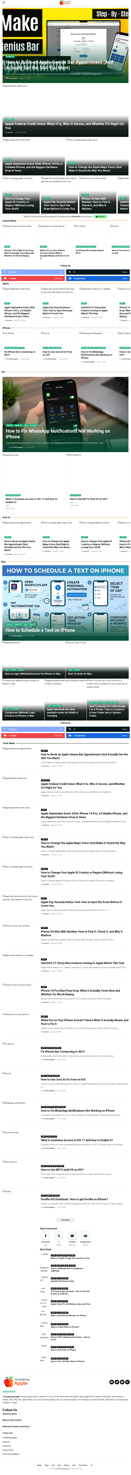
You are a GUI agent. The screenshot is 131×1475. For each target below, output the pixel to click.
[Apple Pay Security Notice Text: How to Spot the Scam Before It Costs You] (58, 295)
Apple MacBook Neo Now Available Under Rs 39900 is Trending (62, 712)
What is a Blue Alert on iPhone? (65, 1327)
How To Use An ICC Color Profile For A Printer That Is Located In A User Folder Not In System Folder (107, 711)
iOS (96, 347)
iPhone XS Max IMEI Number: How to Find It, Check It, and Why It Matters (96, 203)
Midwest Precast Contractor (16, 1426)
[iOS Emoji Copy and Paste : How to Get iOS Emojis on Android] (44, 1291)
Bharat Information (12, 1420)
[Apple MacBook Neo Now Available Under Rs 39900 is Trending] (65, 700)
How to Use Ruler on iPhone (63, 1350)
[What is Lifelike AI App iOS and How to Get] (44, 1257)
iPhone (92, 246)
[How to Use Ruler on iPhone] (44, 1348)
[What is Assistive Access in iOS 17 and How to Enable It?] (33, 474)
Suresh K (14, 78)
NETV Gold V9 (75, 495)
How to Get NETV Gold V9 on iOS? (88, 499)
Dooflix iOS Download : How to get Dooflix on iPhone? (74, 1199)
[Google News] (98, 278)
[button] (5, 3)
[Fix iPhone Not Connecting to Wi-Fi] (90, 236)
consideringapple (12, 359)
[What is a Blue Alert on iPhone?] (44, 1325)
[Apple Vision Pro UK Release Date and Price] (44, 1302)
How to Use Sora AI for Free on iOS (63, 1079)
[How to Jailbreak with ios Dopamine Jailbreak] (44, 1268)
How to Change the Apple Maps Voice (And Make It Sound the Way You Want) (56, 544)
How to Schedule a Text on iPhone (40, 630)
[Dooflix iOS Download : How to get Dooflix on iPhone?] (20, 1201)
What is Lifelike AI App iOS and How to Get (70, 1258)
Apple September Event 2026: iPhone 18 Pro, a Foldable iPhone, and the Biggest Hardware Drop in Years (33, 167)
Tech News (15, 708)
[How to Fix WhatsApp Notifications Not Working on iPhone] (96, 340)
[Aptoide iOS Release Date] (44, 1279)
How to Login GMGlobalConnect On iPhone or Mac (33, 673)
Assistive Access (13, 495)
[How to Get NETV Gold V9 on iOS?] (97, 474)
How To (10, 56)
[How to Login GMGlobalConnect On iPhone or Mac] (33, 660)
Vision (64, 1301)
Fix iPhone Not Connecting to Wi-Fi (63, 1051)
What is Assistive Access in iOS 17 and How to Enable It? (77, 1140)
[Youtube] (33, 278)
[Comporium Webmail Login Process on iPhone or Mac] (23, 700)
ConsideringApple (62, 1468)
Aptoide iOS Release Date (62, 1281)
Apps (120, 246)
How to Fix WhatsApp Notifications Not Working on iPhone (96, 355)
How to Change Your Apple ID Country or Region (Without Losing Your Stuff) (19, 203)
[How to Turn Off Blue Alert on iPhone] (44, 1360)
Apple (8, 159)
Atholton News (10, 1413)
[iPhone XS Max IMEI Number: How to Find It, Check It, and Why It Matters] (20, 935)
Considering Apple (11, 1396)
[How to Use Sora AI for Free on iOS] (58, 340)
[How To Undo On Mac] (97, 660)
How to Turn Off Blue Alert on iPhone (68, 1361)
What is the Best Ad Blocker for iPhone (68, 1315)
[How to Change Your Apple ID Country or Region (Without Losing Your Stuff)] (96, 529)
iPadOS (64, 1255)
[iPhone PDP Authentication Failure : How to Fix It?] (44, 1337)
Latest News (9, 221)
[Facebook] (33, 272)
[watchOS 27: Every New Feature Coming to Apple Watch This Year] (96, 295)
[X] (98, 272)
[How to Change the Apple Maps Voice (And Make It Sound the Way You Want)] (97, 156)
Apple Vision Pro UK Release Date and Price (71, 1304)
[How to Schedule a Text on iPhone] (65, 603)
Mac (3, 562)
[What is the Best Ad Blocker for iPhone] (44, 1314)
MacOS (105, 702)
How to (6, 517)
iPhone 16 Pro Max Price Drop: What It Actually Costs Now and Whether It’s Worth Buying (19, 253)
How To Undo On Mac (80, 673)
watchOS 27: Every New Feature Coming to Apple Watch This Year (94, 310)
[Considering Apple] (65, 2)
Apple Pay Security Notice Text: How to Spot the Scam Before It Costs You (59, 205)
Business (9, 119)
